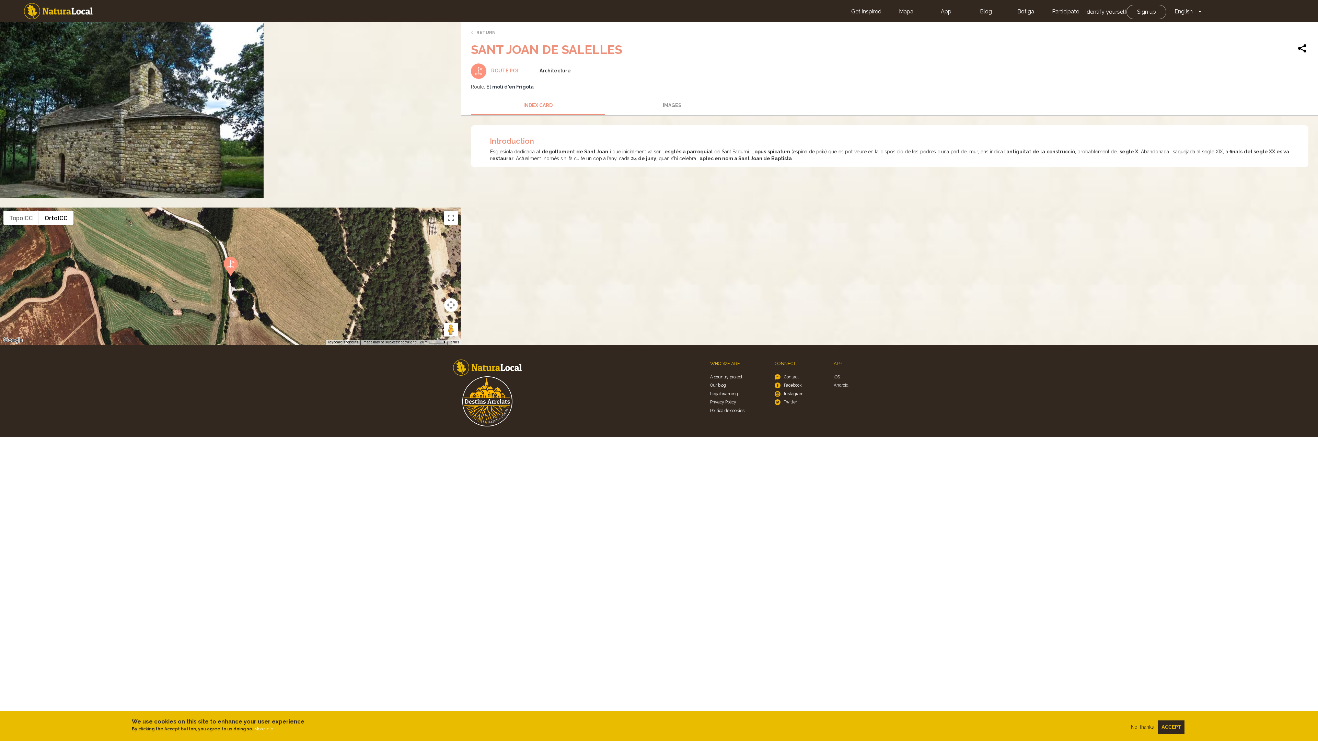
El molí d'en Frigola (510, 87)
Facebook (793, 385)
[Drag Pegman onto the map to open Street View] (451, 330)
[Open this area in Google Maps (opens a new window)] (13, 340)
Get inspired (866, 11)
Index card (538, 105)
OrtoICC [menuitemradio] (56, 218)
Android (841, 385)
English (1184, 11)
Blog (986, 11)
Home (58, 11)
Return (486, 32)
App (946, 11)
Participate (1065, 11)
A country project (726, 376)
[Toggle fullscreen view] (451, 218)
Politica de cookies (727, 410)
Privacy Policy (723, 401)
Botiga (1025, 11)
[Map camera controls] (451, 305)
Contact (791, 376)
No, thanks (1142, 727)
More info (263, 728)
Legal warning (724, 393)
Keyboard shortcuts (343, 342)
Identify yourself (1105, 12)
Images (672, 105)
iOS (837, 376)
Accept (1171, 727)
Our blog (718, 385)
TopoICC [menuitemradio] (21, 218)
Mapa (906, 11)
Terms (454, 342)
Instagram (793, 393)
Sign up (1146, 12)
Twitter (790, 401)
